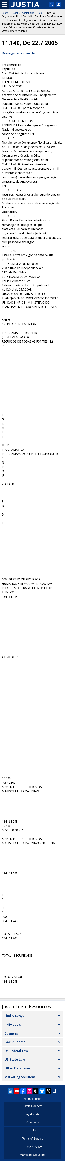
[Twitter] (48, 1091)
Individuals (12, 1024)
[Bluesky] (42, 1091)
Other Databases (17, 1068)
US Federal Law (16, 1051)
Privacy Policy (32, 1146)
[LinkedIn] (10, 1091)
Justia (5, 12)
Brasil (15, 12)
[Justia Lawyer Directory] (54, 1091)
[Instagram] (29, 1091)
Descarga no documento (18, 53)
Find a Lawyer (15, 1015)
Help (32, 1130)
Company (32, 1122)
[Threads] (35, 1091)
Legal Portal (32, 1114)
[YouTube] (17, 1091)
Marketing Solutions (20, 1077)
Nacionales (28, 12)
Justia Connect (32, 1106)
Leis (40, 12)
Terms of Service (32, 1138)
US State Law (14, 1059)
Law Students (14, 1042)
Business (11, 1033)
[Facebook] (23, 1091)
